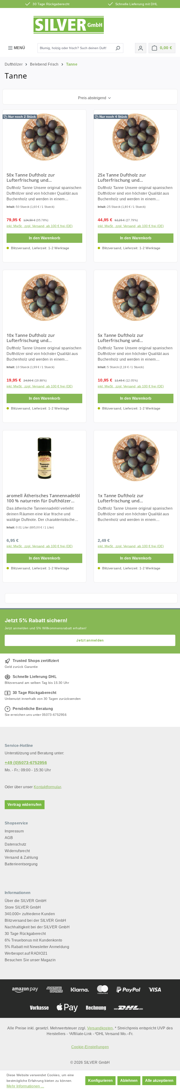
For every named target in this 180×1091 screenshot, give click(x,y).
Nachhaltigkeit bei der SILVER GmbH (37, 927)
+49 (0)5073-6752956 (26, 762)
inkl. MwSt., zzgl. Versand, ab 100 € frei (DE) (40, 226)
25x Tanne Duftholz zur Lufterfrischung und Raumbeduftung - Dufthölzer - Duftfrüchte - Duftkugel (129, 177)
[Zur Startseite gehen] (69, 25)
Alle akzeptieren (159, 1081)
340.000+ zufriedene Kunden (30, 914)
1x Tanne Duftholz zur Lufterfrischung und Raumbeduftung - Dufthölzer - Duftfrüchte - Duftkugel (129, 498)
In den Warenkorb (44, 238)
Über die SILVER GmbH (25, 901)
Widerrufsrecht (17, 851)
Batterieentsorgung (21, 864)
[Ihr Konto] (140, 48)
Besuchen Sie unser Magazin (30, 960)
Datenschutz (15, 844)
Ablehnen (129, 1081)
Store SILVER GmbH (23, 907)
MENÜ (19, 48)
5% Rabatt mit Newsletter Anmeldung (37, 947)
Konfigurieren (100, 1081)
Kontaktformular (47, 787)
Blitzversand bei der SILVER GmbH (35, 920)
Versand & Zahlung (21, 857)
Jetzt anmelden (90, 640)
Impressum (14, 831)
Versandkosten (100, 1028)
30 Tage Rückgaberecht (25, 934)
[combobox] (75, 48)
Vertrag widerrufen (25, 805)
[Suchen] (117, 48)
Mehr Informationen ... (25, 1086)
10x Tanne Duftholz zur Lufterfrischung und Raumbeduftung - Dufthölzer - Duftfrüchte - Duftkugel (38, 338)
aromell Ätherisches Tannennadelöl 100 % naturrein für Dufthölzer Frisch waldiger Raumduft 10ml (43, 498)
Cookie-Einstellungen (90, 1047)
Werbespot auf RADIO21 (26, 953)
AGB (9, 838)
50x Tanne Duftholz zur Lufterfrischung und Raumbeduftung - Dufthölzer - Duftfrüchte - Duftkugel (38, 177)
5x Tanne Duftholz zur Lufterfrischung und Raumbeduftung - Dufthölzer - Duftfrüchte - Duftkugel (129, 338)
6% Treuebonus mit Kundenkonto (33, 940)
